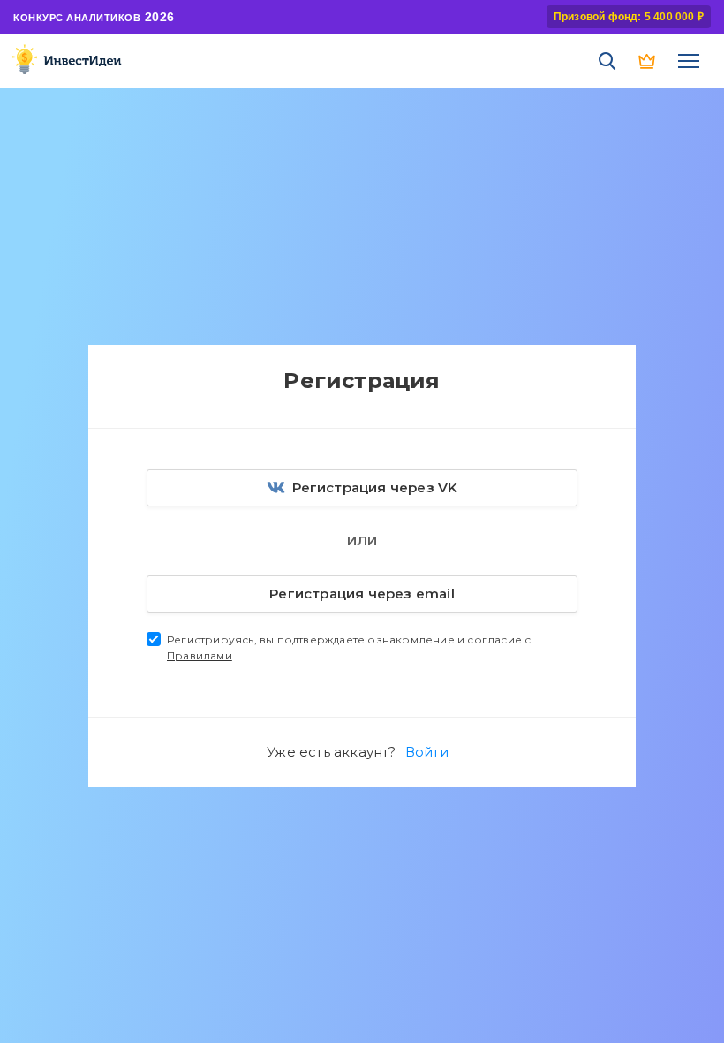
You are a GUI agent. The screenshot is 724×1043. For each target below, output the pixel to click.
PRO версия (648, 61)
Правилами (199, 655)
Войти (427, 751)
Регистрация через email (362, 593)
